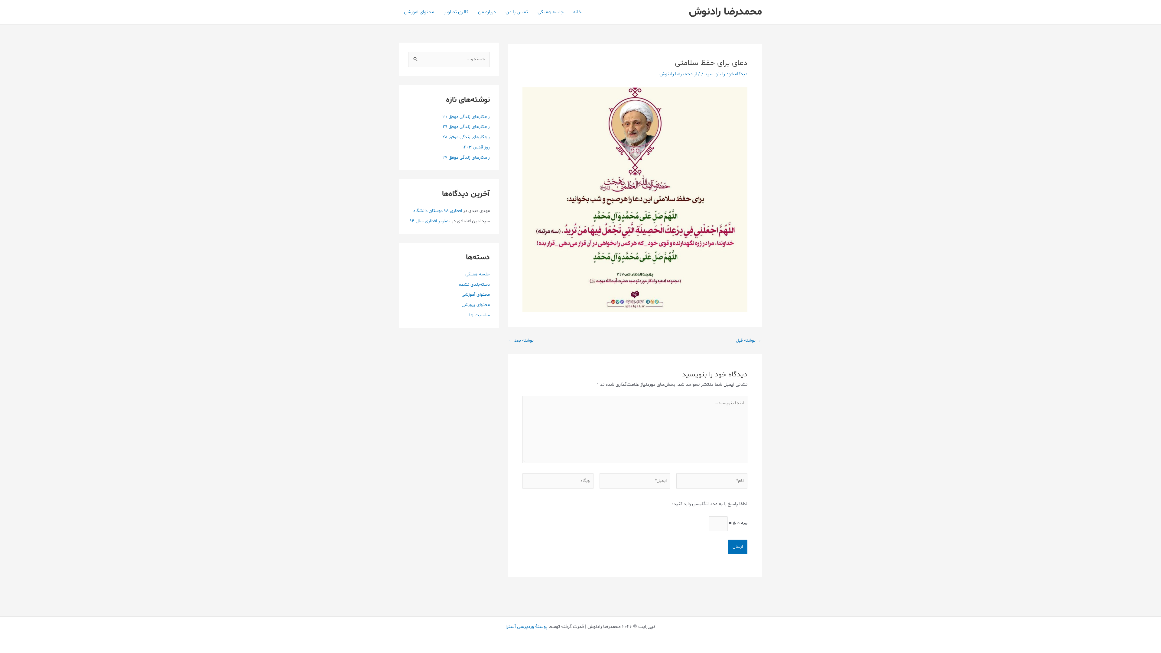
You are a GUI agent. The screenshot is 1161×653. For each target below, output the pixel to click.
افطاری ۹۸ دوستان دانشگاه (437, 211)
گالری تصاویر (456, 12)
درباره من (487, 12)
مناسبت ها (479, 315)
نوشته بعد (521, 340)
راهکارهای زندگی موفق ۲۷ (466, 157)
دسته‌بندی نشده (474, 284)
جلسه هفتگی (551, 12)
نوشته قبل (748, 340)
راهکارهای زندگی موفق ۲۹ (466, 127)
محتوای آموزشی (419, 12)
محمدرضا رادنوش (725, 12)
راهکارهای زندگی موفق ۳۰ (466, 117)
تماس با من (517, 12)
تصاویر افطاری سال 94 (429, 221)
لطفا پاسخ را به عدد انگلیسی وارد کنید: (709, 504)
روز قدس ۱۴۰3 (476, 147)
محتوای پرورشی (476, 305)
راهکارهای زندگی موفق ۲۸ (466, 137)
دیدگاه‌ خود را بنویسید (726, 74)
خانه (577, 12)
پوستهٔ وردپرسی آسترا (527, 626)
